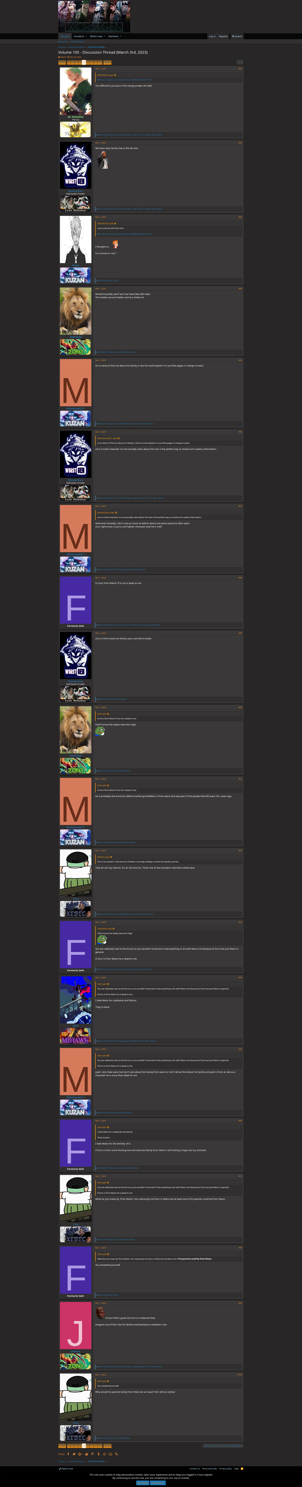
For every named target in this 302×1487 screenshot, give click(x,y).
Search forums (77, 41)
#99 (240, 1303)
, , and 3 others (130, 134)
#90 (240, 707)
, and (122, 569)
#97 (240, 1176)
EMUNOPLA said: (105, 75)
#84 (240, 288)
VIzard (63, 57)
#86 (240, 432)
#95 (240, 1049)
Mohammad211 (75, 408)
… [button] (95, 62)
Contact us (195, 1468)
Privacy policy (225, 1468)
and (117, 352)
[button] (86, 36)
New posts (63, 41)
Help (236, 1468)
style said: (101, 1127)
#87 (240, 506)
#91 (240, 779)
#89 (240, 633)
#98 (240, 1247)
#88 (240, 577)
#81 (240, 68)
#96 (240, 1120)
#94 (240, 977)
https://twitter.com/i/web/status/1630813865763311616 (125, 79)
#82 (240, 142)
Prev (63, 62)
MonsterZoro (75, 190)
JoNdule (75, 1351)
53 (100, 62)
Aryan (75, 265)
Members (113, 36)
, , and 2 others (126, 914)
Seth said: (101, 713)
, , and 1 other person (131, 498)
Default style (67, 1468)
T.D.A (75, 898)
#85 (240, 360)
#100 (240, 1374)
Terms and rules (209, 1468)
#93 (240, 922)
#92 (240, 850)
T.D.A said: (101, 1254)
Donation (79, 36)
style (75, 1025)
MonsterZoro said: (106, 512)
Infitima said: (103, 857)
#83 (240, 217)
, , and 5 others (130, 625)
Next (107, 62)
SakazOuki (76, 336)
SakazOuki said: (104, 928)
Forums (65, 36)
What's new (96, 36)
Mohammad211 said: (107, 438)
